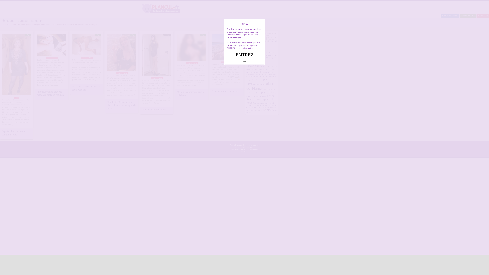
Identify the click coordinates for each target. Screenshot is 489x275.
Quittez (244, 61)
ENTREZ (244, 54)
